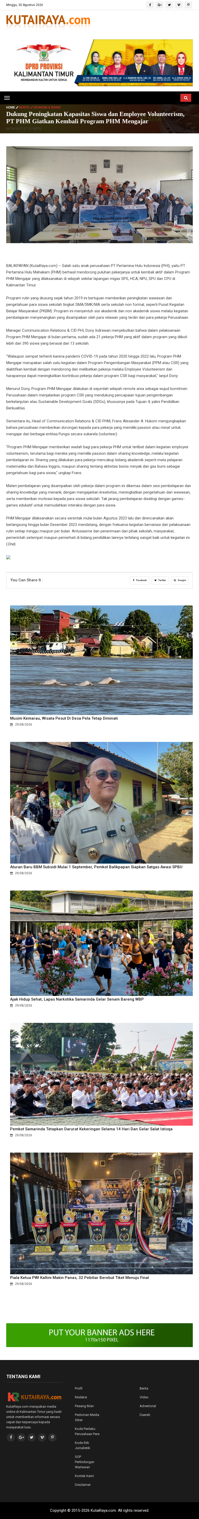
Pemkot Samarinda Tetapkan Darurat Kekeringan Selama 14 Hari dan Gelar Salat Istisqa (91, 1129)
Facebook (141, 580)
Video (144, 1397)
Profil (78, 1388)
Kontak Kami (84, 1476)
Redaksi (81, 1397)
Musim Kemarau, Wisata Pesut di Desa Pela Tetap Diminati (64, 718)
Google (181, 580)
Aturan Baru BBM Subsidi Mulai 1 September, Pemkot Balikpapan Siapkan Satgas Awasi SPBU (96, 867)
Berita (144, 1388)
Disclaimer (83, 1485)
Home (11, 107)
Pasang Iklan (84, 1406)
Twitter (162, 580)
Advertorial (148, 1406)
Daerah (145, 1415)
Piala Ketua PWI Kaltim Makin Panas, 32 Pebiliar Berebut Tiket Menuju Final (79, 1277)
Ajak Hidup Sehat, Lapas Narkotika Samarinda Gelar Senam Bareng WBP (77, 999)
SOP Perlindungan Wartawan (84, 1462)
